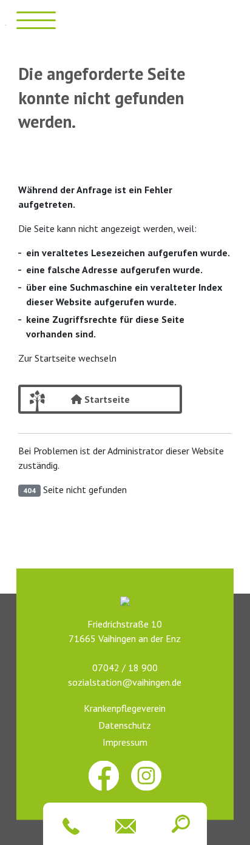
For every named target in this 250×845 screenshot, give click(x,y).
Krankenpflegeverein (125, 708)
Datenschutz (124, 725)
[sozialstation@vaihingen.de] (123, 826)
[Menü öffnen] (36, 20)
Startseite (106, 399)
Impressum (125, 742)
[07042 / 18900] (68, 826)
